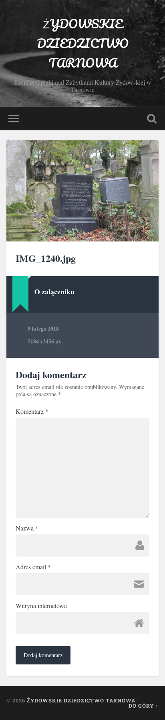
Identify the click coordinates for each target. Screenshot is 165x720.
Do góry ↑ (144, 705)
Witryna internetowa (41, 605)
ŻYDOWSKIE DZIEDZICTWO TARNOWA (83, 43)
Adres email (33, 567)
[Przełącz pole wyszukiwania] (152, 118)
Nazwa (27, 528)
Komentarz (32, 411)
